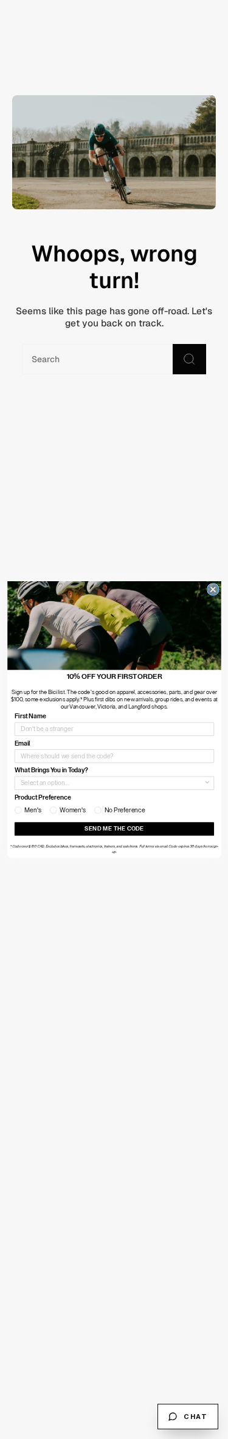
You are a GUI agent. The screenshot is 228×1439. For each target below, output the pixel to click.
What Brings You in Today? (51, 770)
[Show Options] (207, 783)
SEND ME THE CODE (114, 829)
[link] (114, 625)
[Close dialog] (212, 589)
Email (22, 743)
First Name (30, 716)
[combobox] (111, 783)
